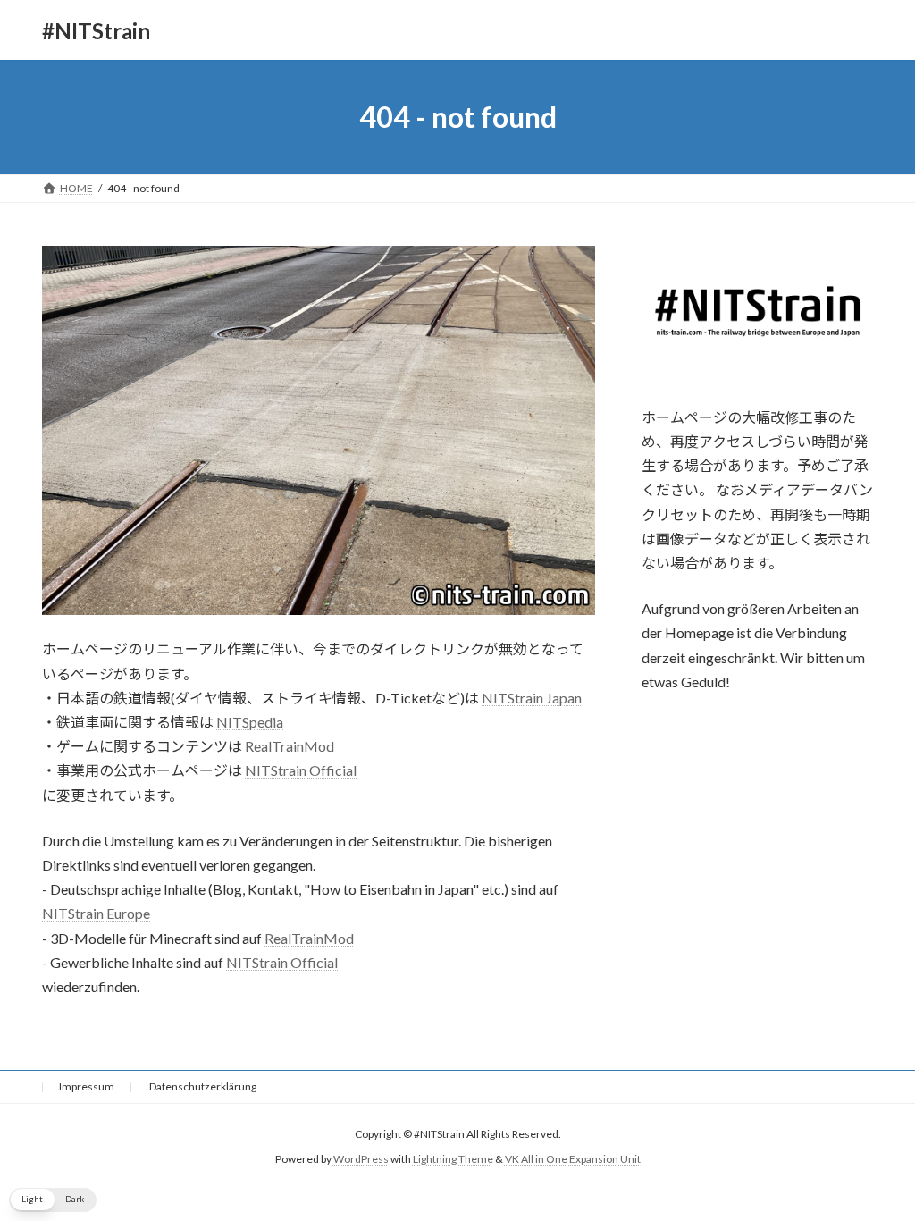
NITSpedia (249, 721)
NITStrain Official (301, 770)
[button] (53, 1200)
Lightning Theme (453, 1159)
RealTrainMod (289, 745)
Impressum (86, 1086)
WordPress (361, 1159)
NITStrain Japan (532, 697)
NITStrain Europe (96, 913)
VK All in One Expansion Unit (573, 1159)
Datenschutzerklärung (202, 1086)
